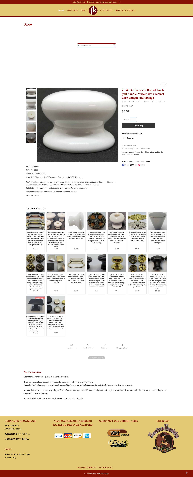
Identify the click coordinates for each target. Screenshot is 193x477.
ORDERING (72, 10)
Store (124, 101)
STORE (61, 10)
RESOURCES (106, 10)
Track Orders (88, 348)
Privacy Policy (105, 467)
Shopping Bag (121, 348)
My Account (71, 348)
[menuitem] (162, 84)
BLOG (83, 10)
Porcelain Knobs (158, 101)
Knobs (146, 101)
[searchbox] (96, 45)
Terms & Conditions (87, 467)
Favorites (105, 348)
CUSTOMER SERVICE (125, 10)
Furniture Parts (135, 101)
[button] (129, 138)
